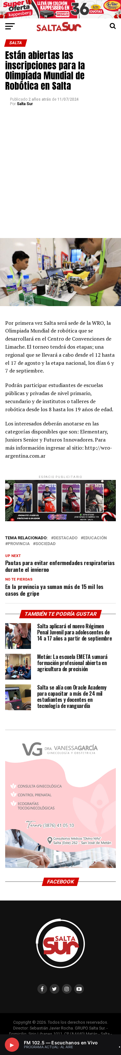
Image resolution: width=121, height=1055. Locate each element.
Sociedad (45, 544)
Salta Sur (25, 104)
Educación (95, 538)
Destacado (65, 538)
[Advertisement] (60, 174)
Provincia (19, 544)
